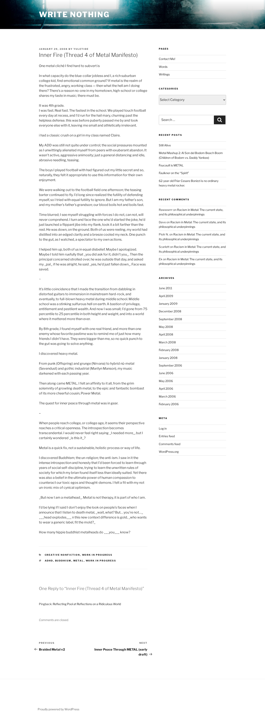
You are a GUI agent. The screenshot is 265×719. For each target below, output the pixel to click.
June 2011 (165, 288)
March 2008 (167, 342)
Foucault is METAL (171, 165)
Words (163, 66)
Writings (164, 74)
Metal (78, 560)
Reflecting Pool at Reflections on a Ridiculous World (87, 604)
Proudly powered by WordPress (58, 709)
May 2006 (166, 381)
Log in (163, 428)
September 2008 (170, 319)
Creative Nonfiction (62, 554)
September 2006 (170, 365)
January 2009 (168, 303)
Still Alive (165, 145)
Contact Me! (167, 59)
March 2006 (167, 396)
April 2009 (166, 296)
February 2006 (169, 404)
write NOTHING (74, 14)
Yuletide (81, 49)
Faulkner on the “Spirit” (174, 173)
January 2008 (168, 358)
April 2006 (166, 388)
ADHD (49, 560)
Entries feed (167, 436)
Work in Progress (97, 554)
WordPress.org (169, 451)
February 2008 (169, 350)
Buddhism (63, 560)
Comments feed (169, 444)
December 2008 (170, 311)
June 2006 (166, 373)
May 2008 (166, 326)
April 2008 (166, 334)
